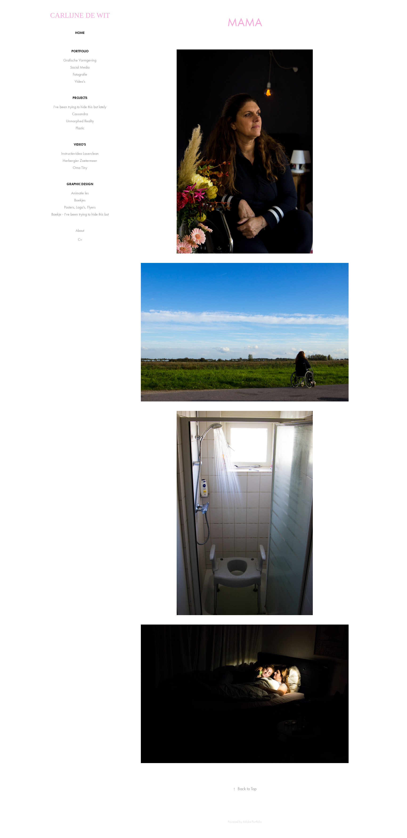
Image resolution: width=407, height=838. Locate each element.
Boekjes (79, 200)
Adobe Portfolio (252, 821)
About (80, 230)
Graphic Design (80, 184)
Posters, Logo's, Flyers (80, 207)
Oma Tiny (80, 167)
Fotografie (80, 74)
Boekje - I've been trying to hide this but (80, 214)
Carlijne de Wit (80, 15)
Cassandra (80, 114)
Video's (80, 81)
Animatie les (80, 193)
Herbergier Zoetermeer (80, 160)
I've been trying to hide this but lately (79, 107)
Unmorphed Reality (80, 121)
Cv (80, 239)
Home (80, 33)
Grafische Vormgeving (79, 60)
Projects (80, 98)
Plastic (80, 128)
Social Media (80, 67)
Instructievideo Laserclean (80, 153)
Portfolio (80, 51)
